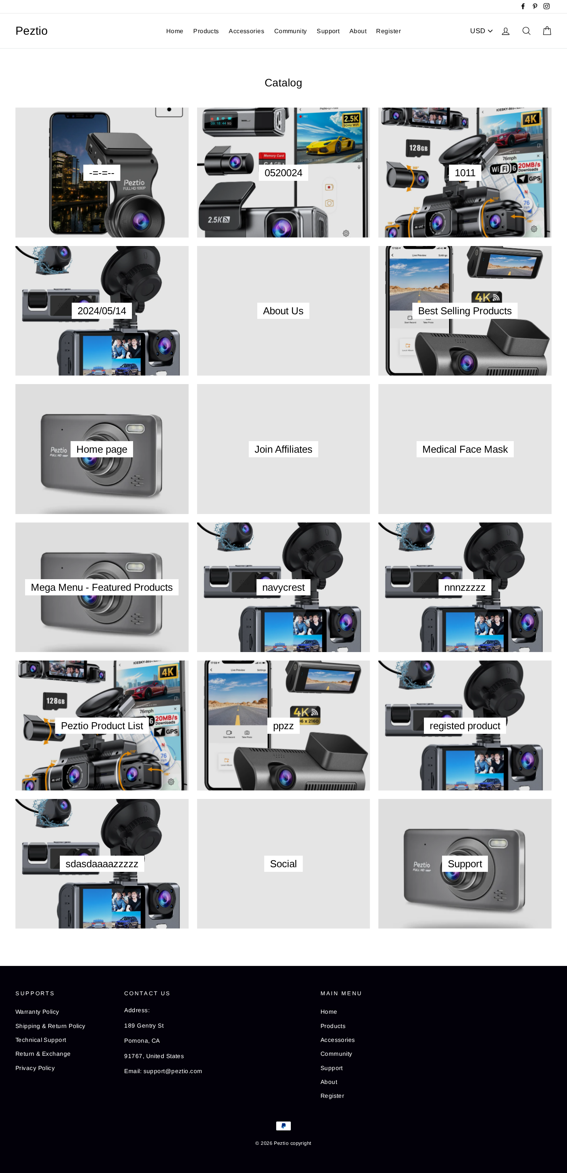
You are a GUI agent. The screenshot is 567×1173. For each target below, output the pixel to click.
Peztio (31, 31)
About (357, 31)
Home (175, 31)
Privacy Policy (35, 1068)
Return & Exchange (43, 1053)
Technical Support (40, 1039)
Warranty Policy (37, 1011)
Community (290, 31)
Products (206, 31)
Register (388, 31)
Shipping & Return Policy (50, 1026)
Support (328, 31)
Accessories (246, 31)
